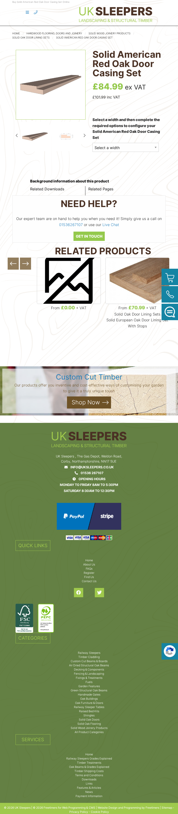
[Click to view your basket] (170, 277)
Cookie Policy (100, 812)
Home (16, 33)
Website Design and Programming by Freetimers (128, 807)
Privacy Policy (78, 812)
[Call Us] (170, 294)
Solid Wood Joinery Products (109, 33)
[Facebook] (78, 592)
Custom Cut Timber (89, 377)
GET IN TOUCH (89, 236)
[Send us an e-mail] (170, 312)
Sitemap (167, 807)
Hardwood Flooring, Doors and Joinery (54, 33)
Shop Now (86, 402)
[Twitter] (99, 592)
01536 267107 (90, 473)
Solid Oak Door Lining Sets (31, 37)
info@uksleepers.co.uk (91, 467)
